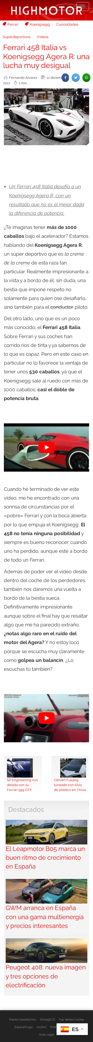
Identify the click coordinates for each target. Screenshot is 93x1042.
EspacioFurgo (23, 1027)
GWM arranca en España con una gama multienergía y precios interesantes (45, 916)
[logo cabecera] (46, 10)
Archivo (42, 1027)
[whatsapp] (86, 77)
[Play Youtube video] (46, 447)
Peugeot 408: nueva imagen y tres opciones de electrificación (46, 976)
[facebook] (65, 77)
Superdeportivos (16, 37)
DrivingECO (47, 1019)
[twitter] (76, 77)
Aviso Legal (46, 1034)
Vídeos (43, 37)
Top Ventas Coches (71, 1019)
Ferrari (12, 24)
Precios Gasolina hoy (22, 1019)
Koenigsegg (40, 24)
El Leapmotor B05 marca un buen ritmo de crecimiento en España (45, 857)
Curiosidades (67, 24)
